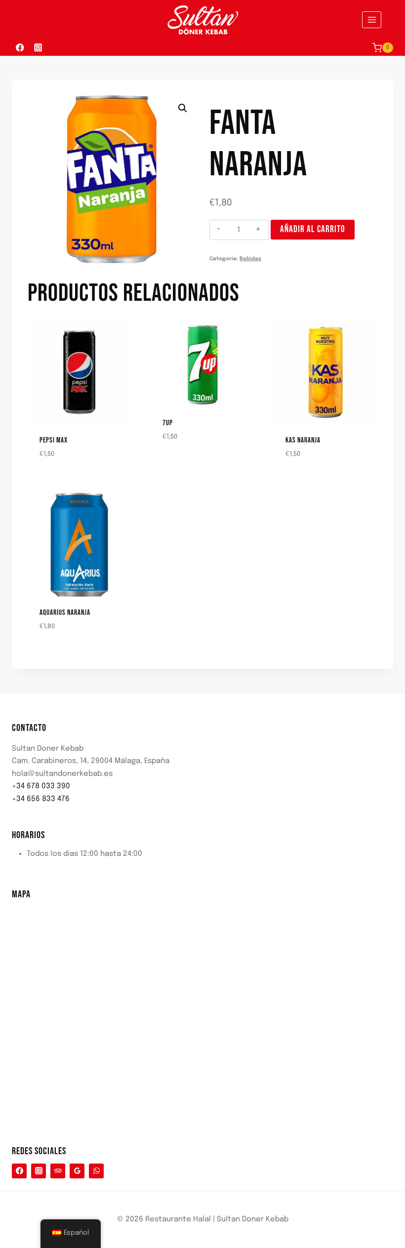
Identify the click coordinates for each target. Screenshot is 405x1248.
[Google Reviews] (77, 1171)
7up (167, 423)
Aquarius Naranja (65, 612)
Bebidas (250, 258)
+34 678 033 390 (41, 786)
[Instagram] (38, 48)
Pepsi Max (54, 440)
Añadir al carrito (312, 229)
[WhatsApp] (96, 1171)
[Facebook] (20, 48)
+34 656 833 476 (41, 799)
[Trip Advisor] (57, 1171)
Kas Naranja (303, 440)
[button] (183, 108)
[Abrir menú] (371, 19)
